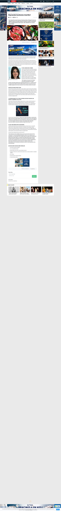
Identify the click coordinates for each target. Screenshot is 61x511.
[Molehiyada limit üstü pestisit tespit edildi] (46, 24)
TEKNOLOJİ (23, 3)
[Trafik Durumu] (40, 1)
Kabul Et (58, 509)
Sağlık (11, 13)
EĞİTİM (31, 3)
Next (53, 64)
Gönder (35, 176)
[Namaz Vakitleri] (43, 1)
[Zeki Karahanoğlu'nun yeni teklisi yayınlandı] (49, 62)
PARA (19, 3)
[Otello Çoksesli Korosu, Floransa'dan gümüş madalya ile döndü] (46, 15)
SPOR (16, 3)
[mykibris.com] (12, 1)
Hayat (9, 13)
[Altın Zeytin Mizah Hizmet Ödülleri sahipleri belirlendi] (46, 53)
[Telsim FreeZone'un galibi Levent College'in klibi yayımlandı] (47, 189)
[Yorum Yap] (17, 17)
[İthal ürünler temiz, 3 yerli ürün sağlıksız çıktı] (36, 189)
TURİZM (27, 3)
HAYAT (13, 3)
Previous (39, 64)
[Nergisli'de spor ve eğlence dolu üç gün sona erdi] (13, 189)
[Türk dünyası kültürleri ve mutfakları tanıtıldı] (24, 189)
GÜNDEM (9, 3)
